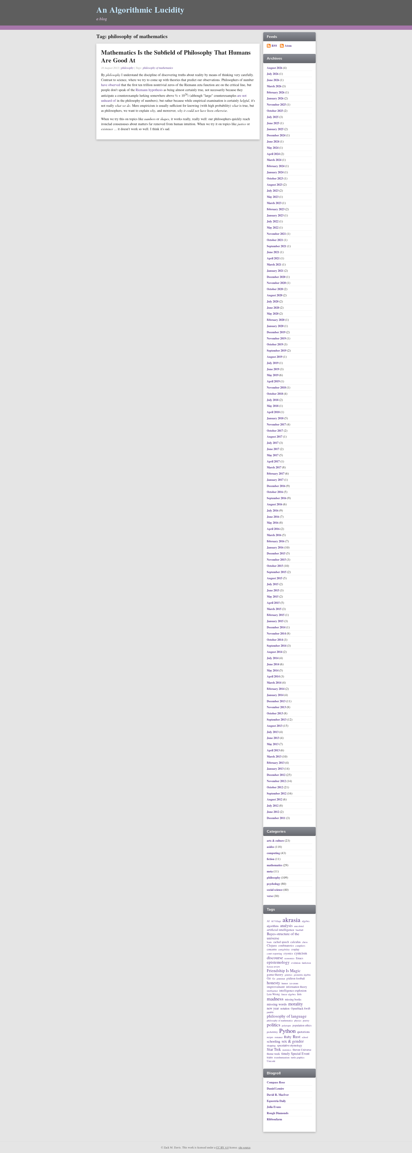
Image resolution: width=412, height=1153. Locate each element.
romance (279, 1037)
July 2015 (273, 584)
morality (295, 1003)
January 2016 (275, 547)
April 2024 (273, 154)
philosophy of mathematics (158, 68)
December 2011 (276, 818)
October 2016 (275, 492)
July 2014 (273, 658)
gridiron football (295, 978)
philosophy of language (287, 1016)
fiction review (273, 966)
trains (270, 1057)
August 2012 (275, 799)
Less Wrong (273, 994)
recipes (270, 1037)
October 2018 (275, 394)
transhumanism (281, 1057)
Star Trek (274, 1049)
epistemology (278, 962)
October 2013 (275, 713)
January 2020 (275, 326)
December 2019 (276, 332)
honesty (273, 982)
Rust (296, 1036)
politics (273, 1025)
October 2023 (275, 178)
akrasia (291, 919)
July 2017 (273, 443)
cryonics (288, 953)
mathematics (274, 865)
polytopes (286, 1025)
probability (272, 1031)
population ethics (302, 1025)
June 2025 (273, 123)
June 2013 (273, 738)
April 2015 (273, 603)
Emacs (299, 958)
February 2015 (276, 615)
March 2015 (274, 609)
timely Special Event (295, 1054)
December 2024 (276, 135)
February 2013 (276, 763)
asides (270, 847)
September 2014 (277, 646)
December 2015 (276, 553)
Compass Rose (276, 1082)
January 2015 (275, 621)
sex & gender (293, 1041)
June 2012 (273, 812)
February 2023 (276, 209)
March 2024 (274, 160)
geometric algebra (302, 975)
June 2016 (273, 517)
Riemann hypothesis (149, 89)
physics (297, 1020)
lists (299, 994)
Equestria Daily (276, 1101)
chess (305, 942)
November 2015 (277, 560)
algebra (305, 921)
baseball (299, 930)
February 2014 (276, 689)
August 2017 (275, 437)
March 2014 (274, 683)
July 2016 (273, 510)
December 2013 (276, 701)
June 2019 (273, 369)
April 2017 (273, 461)
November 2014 (277, 633)
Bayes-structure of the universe (283, 936)
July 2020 (273, 301)
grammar (281, 978)
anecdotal (299, 926)
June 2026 (273, 80)
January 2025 (275, 129)
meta (270, 871)
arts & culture (275, 841)
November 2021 (277, 234)
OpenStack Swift (300, 1008)
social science (275, 890)
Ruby (287, 1037)
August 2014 (275, 652)
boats (269, 942)
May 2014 (273, 670)
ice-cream (293, 983)
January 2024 (275, 172)
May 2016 (273, 523)
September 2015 (277, 572)
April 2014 (273, 676)
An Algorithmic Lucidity (140, 9)
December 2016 (276, 486)
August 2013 (275, 726)
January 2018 (275, 418)
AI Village (276, 921)
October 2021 (275, 240)
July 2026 (273, 74)
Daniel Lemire (275, 1088)
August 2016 (275, 504)
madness (275, 998)
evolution (295, 962)
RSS (274, 46)
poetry (306, 1020)
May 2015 (273, 596)
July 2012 (273, 806)
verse (270, 896)
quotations (303, 1032)
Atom (288, 46)
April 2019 (273, 381)
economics (289, 958)
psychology (273, 884)
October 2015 (275, 566)
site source (244, 1147)
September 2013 (277, 719)
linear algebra (288, 994)
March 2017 (274, 467)
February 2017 (276, 473)
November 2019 (277, 338)
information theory (296, 986)
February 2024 (276, 166)
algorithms (273, 926)
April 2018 (273, 412)
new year (273, 1008)
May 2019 (273, 375)
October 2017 (275, 431)
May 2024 (273, 148)
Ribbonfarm (274, 1119)
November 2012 (277, 781)
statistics (286, 1049)
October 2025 (275, 111)
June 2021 (273, 252)
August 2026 (275, 68)
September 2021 (277, 246)
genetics (288, 975)
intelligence (272, 990)
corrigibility (284, 949)
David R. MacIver (278, 1095)
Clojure (272, 946)
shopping (271, 1045)
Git (269, 978)
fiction (270, 859)
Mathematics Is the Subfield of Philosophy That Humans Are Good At (176, 56)
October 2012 (275, 787)
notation (284, 1008)
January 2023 (275, 215)
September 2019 (277, 350)
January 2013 (275, 769)
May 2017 (273, 455)
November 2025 (277, 104)
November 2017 (277, 424)
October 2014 (275, 640)
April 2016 (273, 529)
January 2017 (275, 480)
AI (268, 921)
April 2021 (273, 258)
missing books (293, 999)
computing (273, 853)
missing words (277, 1004)
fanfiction (306, 963)
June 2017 (273, 449)
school (305, 1037)
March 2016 (274, 535)
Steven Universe (302, 1049)
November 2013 (277, 707)
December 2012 (276, 775)
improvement (276, 987)
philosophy (127, 68)
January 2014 (275, 695)
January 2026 (275, 98)
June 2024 (273, 141)
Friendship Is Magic (284, 970)
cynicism (300, 953)
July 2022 (273, 221)
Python (287, 1030)
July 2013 (273, 732)
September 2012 (277, 793)
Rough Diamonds (277, 1113)
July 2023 (273, 191)
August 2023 (275, 185)
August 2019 (275, 357)
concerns (272, 949)
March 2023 (274, 203)
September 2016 (277, 498)
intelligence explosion (292, 990)
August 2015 (275, 578)
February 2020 (276, 320)
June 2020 (273, 308)
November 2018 (277, 387)
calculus (295, 942)
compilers (300, 945)
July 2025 (273, 117)
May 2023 (273, 197)
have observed (110, 84)
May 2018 (273, 406)
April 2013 (273, 750)
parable (270, 1012)
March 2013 (274, 756)
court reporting (274, 953)
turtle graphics (297, 1057)
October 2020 (275, 289)
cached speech (281, 941)
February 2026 (276, 92)
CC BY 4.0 (222, 1147)
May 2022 (273, 227)
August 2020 (275, 295)
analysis (286, 925)
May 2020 (273, 314)
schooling (273, 1041)
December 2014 (276, 627)
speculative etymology (289, 1045)
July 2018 (273, 400)
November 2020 (277, 283)
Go (273, 978)
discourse (275, 957)
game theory (275, 975)
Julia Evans (274, 1107)
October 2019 (275, 344)
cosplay (295, 949)
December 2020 (276, 277)
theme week (273, 1053)
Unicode (271, 1061)
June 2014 (273, 664)
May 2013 (273, 744)
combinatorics (286, 945)
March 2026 (274, 86)
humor (285, 983)
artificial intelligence (280, 930)
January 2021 (275, 271)
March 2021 (274, 264)
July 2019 (273, 363)
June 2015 (273, 590)
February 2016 (276, 541)
